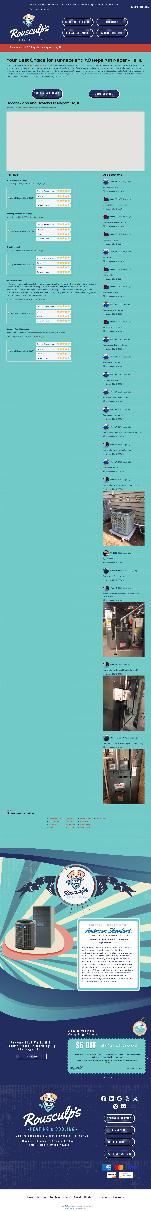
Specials (114, 4)
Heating (42, 1197)
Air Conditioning (60, 1197)
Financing (111, 22)
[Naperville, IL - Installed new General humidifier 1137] (124, 703)
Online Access (70, 1206)
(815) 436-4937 (141, 7)
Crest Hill (53, 824)
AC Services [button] (69, 4)
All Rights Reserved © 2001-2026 (84, 1206)
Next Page (11, 810)
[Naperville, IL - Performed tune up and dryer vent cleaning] (124, 777)
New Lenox (71, 827)
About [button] (101, 4)
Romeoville (85, 824)
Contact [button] (46, 9)
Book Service (104, 94)
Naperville (70, 824)
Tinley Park (101, 819)
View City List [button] (31, 1056)
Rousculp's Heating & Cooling (40, 65)
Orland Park (86, 819)
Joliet (52, 827)
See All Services (77, 33)
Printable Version (107, 1077)
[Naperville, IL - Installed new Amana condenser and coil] (124, 518)
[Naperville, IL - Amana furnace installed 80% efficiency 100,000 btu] (124, 630)
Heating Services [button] (48, 4)
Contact (89, 1197)
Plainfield (84, 821)
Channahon (54, 821)
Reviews (34, 9)
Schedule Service (77, 22)
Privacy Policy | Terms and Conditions (75, 1208)
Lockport (70, 819)
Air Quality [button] (87, 4)
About (78, 1197)
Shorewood (85, 827)
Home (33, 4)
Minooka (69, 821)
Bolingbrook (55, 819)
